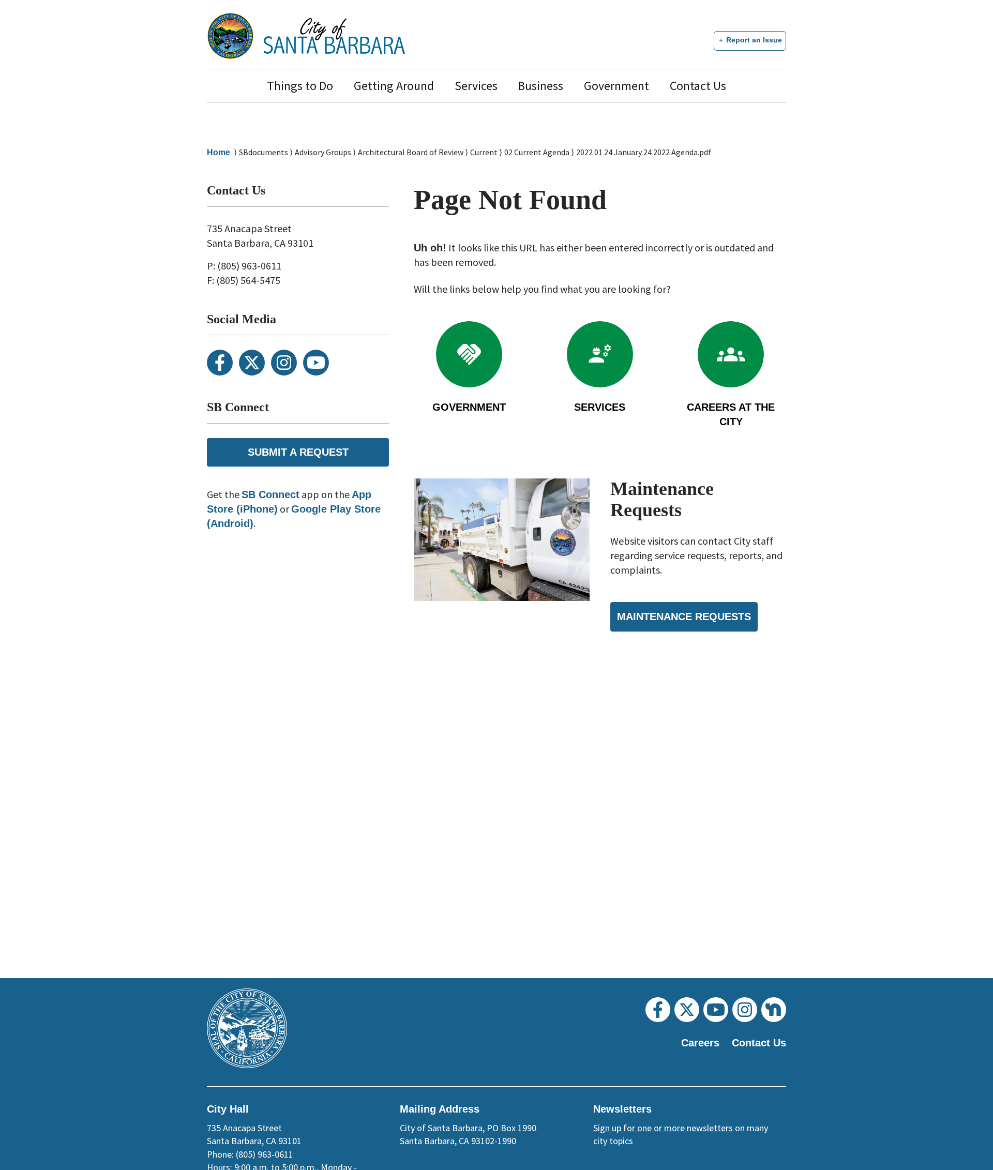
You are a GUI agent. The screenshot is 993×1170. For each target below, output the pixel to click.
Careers (700, 1042)
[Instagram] (284, 363)
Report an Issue (754, 40)
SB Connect (270, 494)
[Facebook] (220, 363)
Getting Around (394, 86)
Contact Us (698, 86)
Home (218, 152)
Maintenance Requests (684, 616)
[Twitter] (252, 363)
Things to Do (300, 86)
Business (540, 86)
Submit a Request (298, 452)
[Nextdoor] (773, 1009)
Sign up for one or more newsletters (663, 1128)
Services (476, 86)
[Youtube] (316, 363)
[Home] (334, 36)
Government (616, 86)
